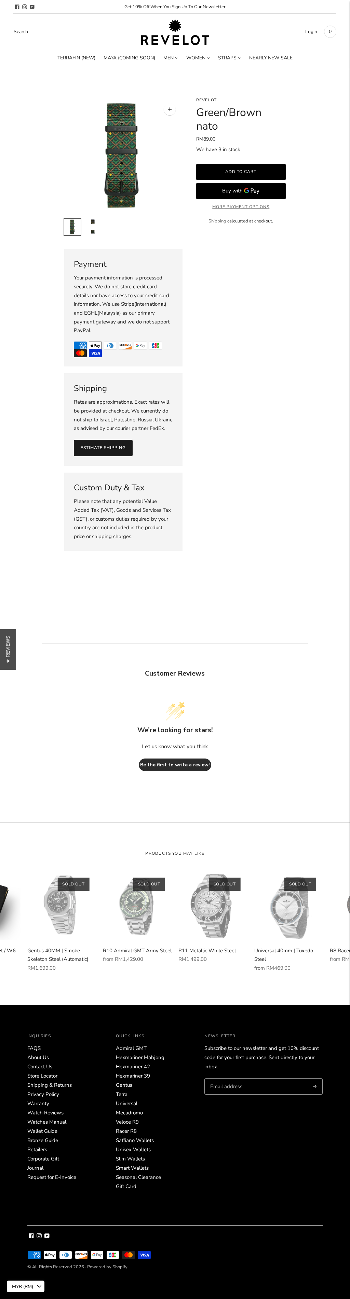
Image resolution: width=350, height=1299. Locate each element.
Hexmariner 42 (133, 1066)
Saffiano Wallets (135, 1140)
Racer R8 (126, 1131)
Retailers (37, 1149)
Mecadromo (129, 1112)
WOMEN (195, 58)
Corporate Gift (43, 1158)
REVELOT (206, 100)
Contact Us (39, 1066)
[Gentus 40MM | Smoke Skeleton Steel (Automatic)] (61, 905)
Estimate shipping (103, 447)
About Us (38, 1057)
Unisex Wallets (133, 1149)
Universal (126, 1103)
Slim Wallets (130, 1158)
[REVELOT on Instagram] (24, 6)
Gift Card (126, 1186)
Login (311, 31)
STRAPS (227, 58)
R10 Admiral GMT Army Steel (137, 950)
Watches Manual (46, 1121)
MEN (168, 58)
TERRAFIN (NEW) (76, 58)
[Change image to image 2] (93, 226)
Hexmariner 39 (133, 1075)
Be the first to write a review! (175, 765)
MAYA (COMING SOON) (129, 58)
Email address (225, 1079)
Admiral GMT (131, 1048)
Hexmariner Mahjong (140, 1057)
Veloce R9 (127, 1121)
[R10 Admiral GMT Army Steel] (137, 905)
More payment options (240, 207)
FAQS (34, 1048)
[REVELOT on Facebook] (17, 6)
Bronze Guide (42, 1140)
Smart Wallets (132, 1168)
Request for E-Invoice (51, 1177)
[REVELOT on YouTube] (32, 6)
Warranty (38, 1103)
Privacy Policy (43, 1094)
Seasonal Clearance (138, 1177)
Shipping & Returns (49, 1085)
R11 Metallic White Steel (207, 950)
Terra (121, 1094)
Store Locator (42, 1075)
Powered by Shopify (107, 1267)
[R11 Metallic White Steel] (212, 905)
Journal (35, 1168)
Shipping (217, 221)
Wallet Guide (42, 1131)
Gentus (124, 1085)
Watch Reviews (45, 1112)
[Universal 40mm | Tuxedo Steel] (288, 905)
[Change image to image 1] (72, 226)
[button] (8, 649)
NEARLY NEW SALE (271, 58)
